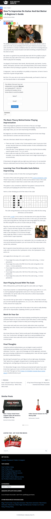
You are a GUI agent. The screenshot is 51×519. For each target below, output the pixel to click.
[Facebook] (5, 23)
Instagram (22, 460)
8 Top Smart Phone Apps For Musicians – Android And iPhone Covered (38, 382)
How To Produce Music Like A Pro (11, 471)
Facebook (10, 460)
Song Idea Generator (19, 503)
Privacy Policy (10, 507)
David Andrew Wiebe (9, 17)
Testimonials (8, 503)
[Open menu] (48, 2)
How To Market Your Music (9, 475)
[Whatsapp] (12, 23)
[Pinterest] (7, 23)
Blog (2, 503)
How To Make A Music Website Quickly (12, 477)
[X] (9, 23)
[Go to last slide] (3, 411)
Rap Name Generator (32, 503)
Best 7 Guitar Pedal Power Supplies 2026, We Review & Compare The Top (11, 415)
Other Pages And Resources (23, 505)
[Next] (48, 411)
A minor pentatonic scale (39, 178)
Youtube (3, 460)
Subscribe (14, 106)
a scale (12, 216)
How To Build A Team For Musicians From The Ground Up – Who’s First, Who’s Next (11, 383)
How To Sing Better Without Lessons (11, 473)
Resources (11, 505)
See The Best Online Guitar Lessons (11, 479)
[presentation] (12, 405)
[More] (14, 23)
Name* (15, 96)
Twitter (16, 460)
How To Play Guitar (7, 469)
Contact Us (36, 505)
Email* (15, 101)
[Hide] (0, 20)
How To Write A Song (7, 467)
